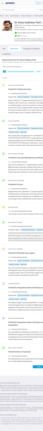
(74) (14, 49)
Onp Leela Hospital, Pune (29, 401)
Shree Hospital (28, 385)
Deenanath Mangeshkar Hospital (19, 388)
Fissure (38, 71)
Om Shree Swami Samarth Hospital (18, 410)
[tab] (4, 48)
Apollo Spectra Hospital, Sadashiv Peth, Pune (11, 385)
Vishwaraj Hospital (17, 390)
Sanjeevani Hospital (11, 387)
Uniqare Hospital (27, 399)
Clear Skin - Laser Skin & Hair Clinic (21, 407)
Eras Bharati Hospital (5, 407)
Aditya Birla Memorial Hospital (14, 401)
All (4, 71)
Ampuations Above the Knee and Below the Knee (21, 71)
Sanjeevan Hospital (6, 390)
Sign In (39, 3)
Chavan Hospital (28, 390)
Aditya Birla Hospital (5, 396)
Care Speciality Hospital (31, 409)
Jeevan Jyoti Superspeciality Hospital (21, 398)
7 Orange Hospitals (19, 409)
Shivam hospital (22, 387)
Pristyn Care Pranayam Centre (20, 396)
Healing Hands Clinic (16, 399)
